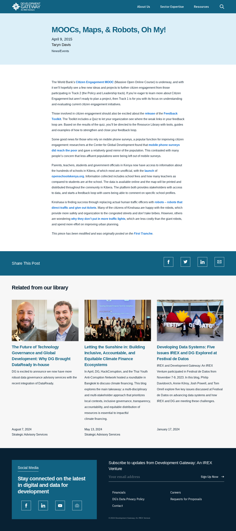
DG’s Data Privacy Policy (128, 499)
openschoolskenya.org (68, 176)
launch (149, 170)
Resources (201, 6)
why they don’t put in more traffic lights (98, 218)
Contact (117, 506)
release (150, 113)
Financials (119, 492)
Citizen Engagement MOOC (95, 82)
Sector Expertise (172, 6)
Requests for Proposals (186, 499)
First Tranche (143, 233)
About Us (143, 6)
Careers (175, 492)
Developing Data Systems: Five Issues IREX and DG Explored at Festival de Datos (187, 353)
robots (159, 202)
